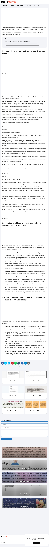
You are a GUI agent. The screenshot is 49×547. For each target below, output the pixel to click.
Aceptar (36, 543)
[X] (9, 363)
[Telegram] (25, 363)
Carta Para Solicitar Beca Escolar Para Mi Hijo (11, 366)
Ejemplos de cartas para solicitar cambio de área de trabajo (18, 41)
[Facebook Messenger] (5, 363)
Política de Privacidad (5, 540)
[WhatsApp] (15, 363)
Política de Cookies (39, 539)
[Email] (28, 363)
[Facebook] (2, 363)
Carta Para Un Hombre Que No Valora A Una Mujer (37, 366)
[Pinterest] (12, 363)
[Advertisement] (24, 18)
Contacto (3, 542)
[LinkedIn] (22, 363)
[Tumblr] (18, 363)
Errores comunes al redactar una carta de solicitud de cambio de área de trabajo (22, 45)
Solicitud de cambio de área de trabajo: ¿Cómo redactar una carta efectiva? (21, 43)
